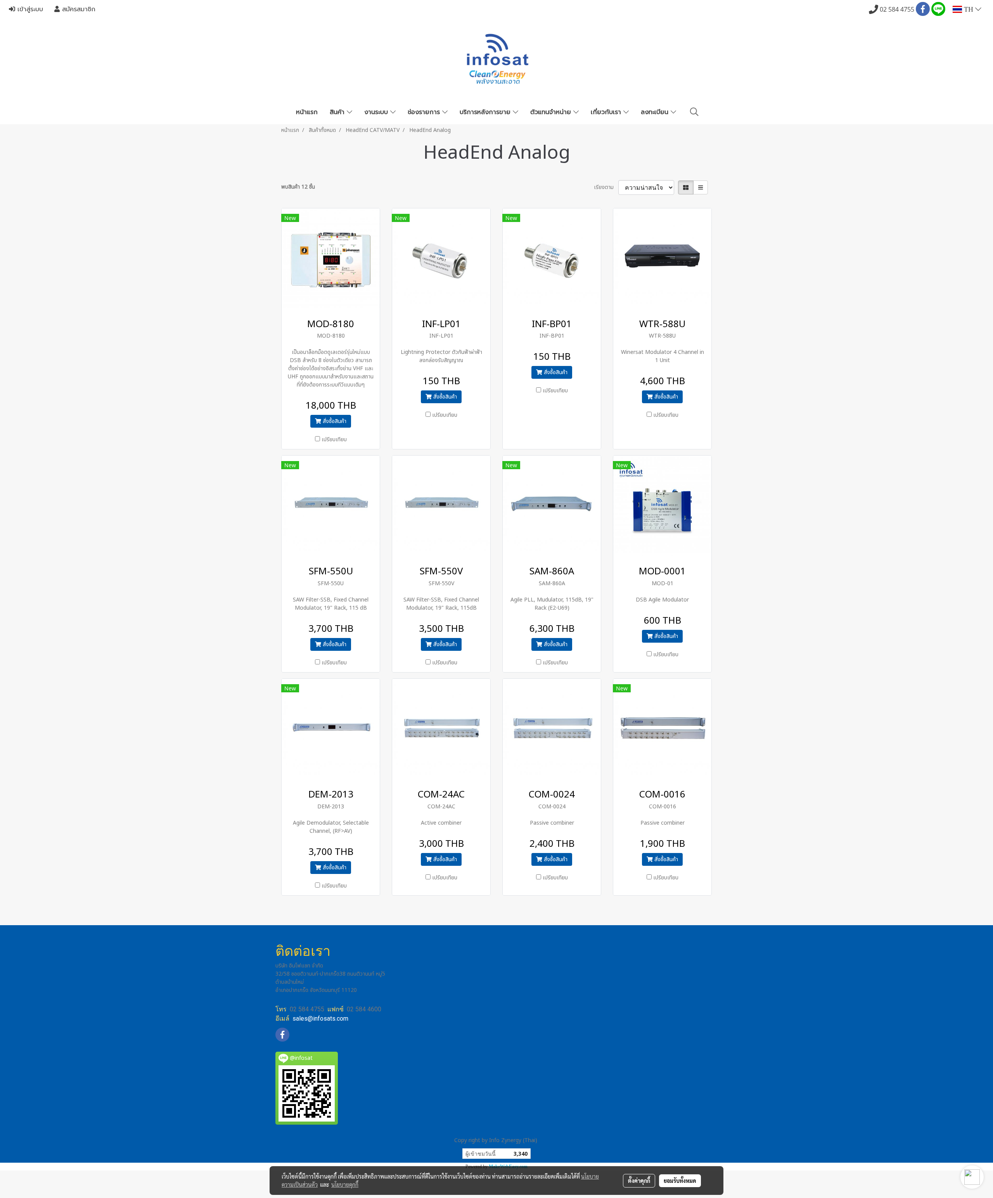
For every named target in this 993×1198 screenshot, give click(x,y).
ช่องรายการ (425, 112)
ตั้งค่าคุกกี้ (639, 1180)
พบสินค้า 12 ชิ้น (298, 187)
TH (968, 9)
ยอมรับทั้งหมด (680, 1180)
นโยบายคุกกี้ (344, 1184)
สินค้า (338, 112)
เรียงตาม (606, 187)
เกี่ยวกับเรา (607, 112)
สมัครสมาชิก (77, 9)
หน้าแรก (307, 112)
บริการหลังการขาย (486, 112)
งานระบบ (377, 112)
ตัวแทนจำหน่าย (551, 112)
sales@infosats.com (320, 1018)
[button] (694, 112)
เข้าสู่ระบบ (29, 9)
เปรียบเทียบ (334, 439)
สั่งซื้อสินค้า (333, 421)
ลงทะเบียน (656, 112)
